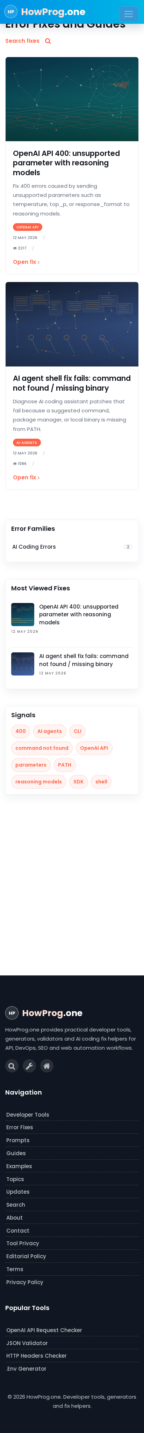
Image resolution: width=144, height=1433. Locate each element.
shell (101, 781)
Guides (16, 1153)
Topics (15, 1179)
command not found (42, 748)
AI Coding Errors (70, 546)
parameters (30, 764)
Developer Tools (27, 1114)
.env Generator (26, 1368)
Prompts (18, 1140)
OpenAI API (94, 748)
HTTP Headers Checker (36, 1355)
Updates (18, 1191)
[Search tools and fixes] (12, 1065)
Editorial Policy (26, 1256)
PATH (64, 764)
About (14, 1217)
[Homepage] (46, 1065)
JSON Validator (27, 1343)
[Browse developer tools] (29, 1065)
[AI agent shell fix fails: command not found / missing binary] (72, 324)
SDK (78, 781)
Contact (17, 1230)
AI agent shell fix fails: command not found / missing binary (72, 383)
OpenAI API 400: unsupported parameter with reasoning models (66, 163)
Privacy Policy (24, 1282)
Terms (14, 1269)
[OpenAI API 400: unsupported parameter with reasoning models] (72, 99)
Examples (19, 1166)
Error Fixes (19, 1127)
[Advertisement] (72, 887)
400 (20, 731)
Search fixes (22, 40)
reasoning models (38, 781)
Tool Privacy (22, 1243)
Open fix (24, 262)
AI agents (49, 731)
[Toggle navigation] (128, 14)
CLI (77, 731)
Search (15, 1204)
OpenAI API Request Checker (44, 1330)
